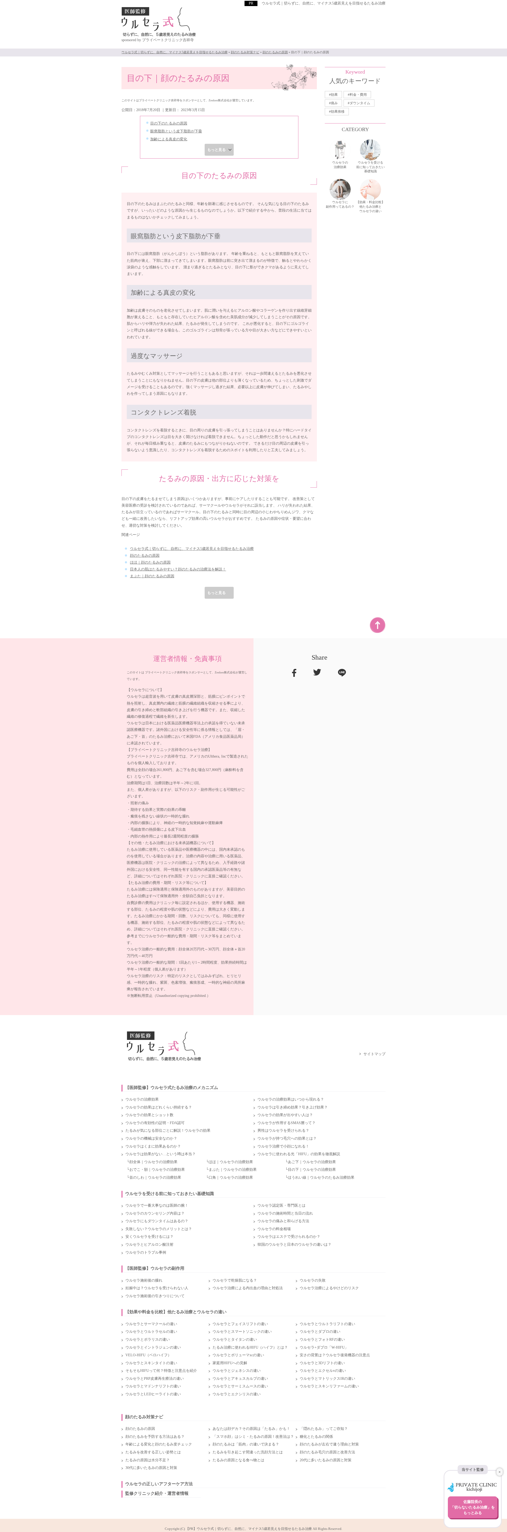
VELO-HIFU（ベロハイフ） (148, 1355)
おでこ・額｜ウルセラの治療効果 (157, 1170)
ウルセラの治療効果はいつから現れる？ (290, 1099)
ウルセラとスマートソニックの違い (242, 1332)
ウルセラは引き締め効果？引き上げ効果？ (292, 1107)
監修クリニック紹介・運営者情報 (157, 1493)
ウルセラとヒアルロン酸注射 (149, 1244)
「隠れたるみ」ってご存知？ (324, 1429)
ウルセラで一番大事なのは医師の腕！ (156, 1205)
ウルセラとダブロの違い (320, 1332)
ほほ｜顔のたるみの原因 (150, 562)
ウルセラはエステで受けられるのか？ (288, 1237)
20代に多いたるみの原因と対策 (325, 1460)
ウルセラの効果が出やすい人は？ (285, 1115)
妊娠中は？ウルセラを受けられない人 (156, 1288)
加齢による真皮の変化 (168, 139)
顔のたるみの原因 (144, 556)
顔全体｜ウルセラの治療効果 (153, 1162)
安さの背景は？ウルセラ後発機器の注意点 (335, 1355)
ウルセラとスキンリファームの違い (329, 1386)
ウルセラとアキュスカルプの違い (240, 1379)
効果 (334, 95)
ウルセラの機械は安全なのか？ (151, 1138)
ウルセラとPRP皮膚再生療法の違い (154, 1379)
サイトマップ (374, 1054)
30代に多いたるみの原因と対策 (151, 1468)
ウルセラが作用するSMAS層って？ (286, 1123)
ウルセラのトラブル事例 (145, 1252)
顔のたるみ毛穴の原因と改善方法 (327, 1452)
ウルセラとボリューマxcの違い (238, 1355)
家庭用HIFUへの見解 (230, 1363)
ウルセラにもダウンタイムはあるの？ (156, 1221)
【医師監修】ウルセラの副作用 (154, 1268)
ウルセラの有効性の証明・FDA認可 (155, 1123)
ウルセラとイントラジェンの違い (153, 1347)
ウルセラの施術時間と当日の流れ (285, 1213)
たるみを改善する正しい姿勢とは (153, 1452)
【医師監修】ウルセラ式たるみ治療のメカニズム (171, 1087)
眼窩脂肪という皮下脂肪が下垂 (176, 131)
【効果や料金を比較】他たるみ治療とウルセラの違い (176, 1312)
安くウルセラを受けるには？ (149, 1237)
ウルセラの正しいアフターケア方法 (159, 1484)
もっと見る (216, 150)
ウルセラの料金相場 (274, 1229)
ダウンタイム (360, 103)
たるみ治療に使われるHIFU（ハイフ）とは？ (250, 1347)
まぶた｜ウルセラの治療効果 (233, 1170)
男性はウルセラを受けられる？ (283, 1131)
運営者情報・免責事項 (187, 659)
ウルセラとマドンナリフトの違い (153, 1386)
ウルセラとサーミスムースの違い (240, 1386)
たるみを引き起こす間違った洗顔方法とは (248, 1452)
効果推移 (338, 111)
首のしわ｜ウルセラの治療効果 (155, 1177)
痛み (334, 103)
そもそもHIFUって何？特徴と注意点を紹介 (161, 1371)
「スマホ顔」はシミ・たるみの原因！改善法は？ (253, 1437)
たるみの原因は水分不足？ (147, 1460)
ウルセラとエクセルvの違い (323, 1371)
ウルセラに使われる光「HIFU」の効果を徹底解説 (298, 1154)
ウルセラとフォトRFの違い (322, 1339)
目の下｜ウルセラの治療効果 (312, 1170)
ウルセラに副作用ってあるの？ (340, 204)
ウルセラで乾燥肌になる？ (235, 1280)
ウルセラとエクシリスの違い (237, 1394)
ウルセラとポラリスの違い (147, 1339)
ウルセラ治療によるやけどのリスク (329, 1288)
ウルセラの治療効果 (340, 165)
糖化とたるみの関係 (316, 1437)
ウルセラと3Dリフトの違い (322, 1363)
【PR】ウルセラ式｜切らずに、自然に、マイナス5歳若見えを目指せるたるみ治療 (249, 1529)
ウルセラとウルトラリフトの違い (327, 1324)
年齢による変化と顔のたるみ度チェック (158, 1444)
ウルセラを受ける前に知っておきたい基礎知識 (370, 167)
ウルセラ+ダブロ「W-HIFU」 (324, 1347)
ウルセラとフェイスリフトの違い (240, 1324)
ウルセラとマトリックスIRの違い (327, 1379)
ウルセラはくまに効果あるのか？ (153, 1146)
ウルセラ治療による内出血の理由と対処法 (248, 1288)
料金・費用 (358, 95)
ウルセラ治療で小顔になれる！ (283, 1146)
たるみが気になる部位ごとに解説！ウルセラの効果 (167, 1131)
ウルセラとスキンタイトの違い (151, 1363)
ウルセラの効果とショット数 (149, 1115)
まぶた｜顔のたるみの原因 (152, 576)
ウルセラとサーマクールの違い (151, 1324)
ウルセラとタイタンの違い (235, 1339)
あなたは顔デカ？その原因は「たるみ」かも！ (251, 1429)
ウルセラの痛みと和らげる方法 (283, 1221)
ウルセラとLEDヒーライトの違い (153, 1394)
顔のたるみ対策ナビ (144, 1417)
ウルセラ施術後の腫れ (143, 1280)
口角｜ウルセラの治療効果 (231, 1177)
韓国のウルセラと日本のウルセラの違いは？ (294, 1244)
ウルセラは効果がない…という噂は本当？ (160, 1154)
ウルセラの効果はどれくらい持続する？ (158, 1107)
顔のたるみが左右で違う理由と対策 (329, 1444)
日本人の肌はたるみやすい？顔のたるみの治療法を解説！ (178, 569)
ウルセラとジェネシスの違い (237, 1371)
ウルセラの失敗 (313, 1280)
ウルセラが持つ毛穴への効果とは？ (287, 1138)
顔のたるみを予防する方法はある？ (155, 1437)
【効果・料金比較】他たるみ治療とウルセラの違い (370, 206)
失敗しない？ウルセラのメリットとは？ (158, 1229)
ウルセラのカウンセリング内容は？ (155, 1213)
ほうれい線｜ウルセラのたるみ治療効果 (321, 1177)
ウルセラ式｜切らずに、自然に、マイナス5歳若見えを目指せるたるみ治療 (324, 3)
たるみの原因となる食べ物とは (238, 1460)
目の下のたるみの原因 (168, 123)
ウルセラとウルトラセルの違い (151, 1332)
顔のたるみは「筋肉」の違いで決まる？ (246, 1444)
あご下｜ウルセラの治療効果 (312, 1162)
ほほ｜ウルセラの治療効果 (231, 1162)
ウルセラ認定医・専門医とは (281, 1205)
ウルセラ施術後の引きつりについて (155, 1296)
